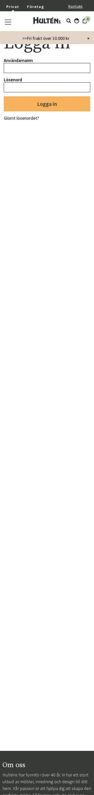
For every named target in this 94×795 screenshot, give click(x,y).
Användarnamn (18, 60)
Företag (35, 6)
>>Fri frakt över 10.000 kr (45, 38)
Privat (12, 6)
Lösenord (13, 79)
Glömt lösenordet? (21, 118)
